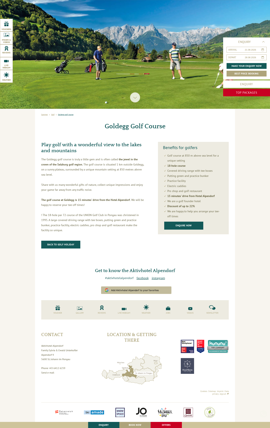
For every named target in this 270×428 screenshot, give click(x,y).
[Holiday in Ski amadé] (94, 412)
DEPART (232, 57)
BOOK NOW (135, 424)
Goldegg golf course (65, 114)
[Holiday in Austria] (64, 412)
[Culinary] (188, 413)
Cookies (203, 391)
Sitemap (212, 391)
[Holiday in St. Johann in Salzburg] (141, 413)
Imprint (220, 391)
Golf (53, 114)
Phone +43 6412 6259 (53, 368)
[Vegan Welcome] (209, 412)
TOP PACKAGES (246, 92)
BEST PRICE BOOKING (247, 73)
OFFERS (166, 424)
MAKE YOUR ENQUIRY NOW (247, 65)
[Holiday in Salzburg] (165, 413)
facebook (143, 278)
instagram (158, 278)
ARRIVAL (232, 49)
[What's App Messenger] (263, 407)
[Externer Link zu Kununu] (218, 346)
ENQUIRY (246, 84)
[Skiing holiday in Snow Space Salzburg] (120, 413)
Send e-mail (47, 372)
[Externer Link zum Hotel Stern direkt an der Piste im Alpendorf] (187, 366)
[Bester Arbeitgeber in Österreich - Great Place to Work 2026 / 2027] (200, 346)
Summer (44, 114)
